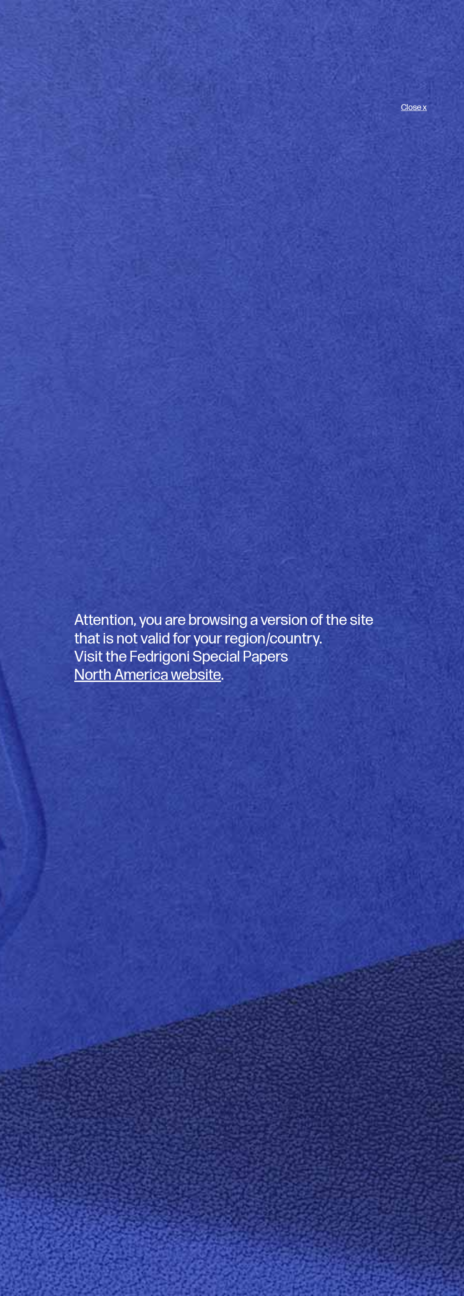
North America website (147, 675)
